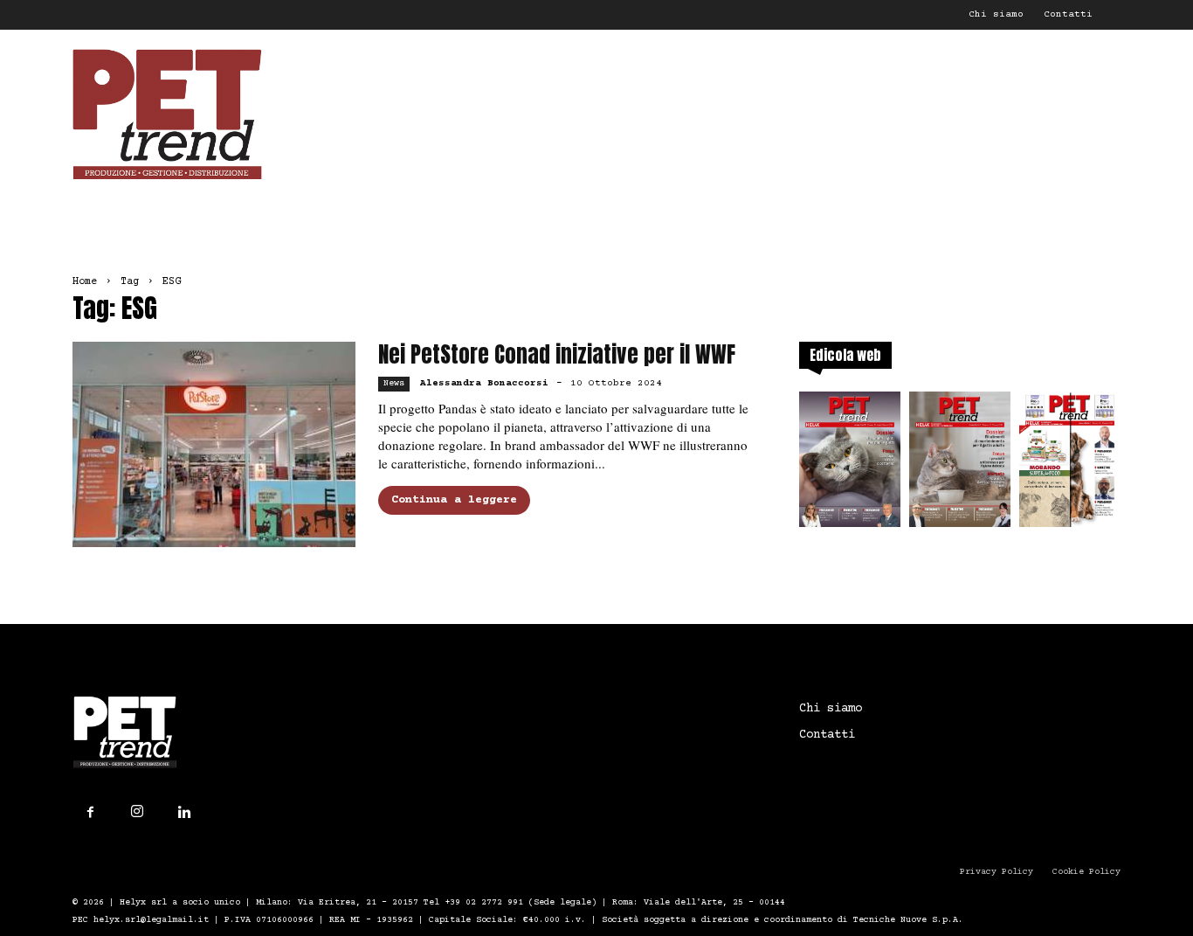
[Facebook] (89, 812)
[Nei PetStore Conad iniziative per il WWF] (213, 444)
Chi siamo (996, 14)
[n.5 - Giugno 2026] (959, 464)
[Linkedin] (184, 812)
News (393, 383)
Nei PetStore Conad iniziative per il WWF (556, 354)
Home (84, 282)
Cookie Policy (1086, 872)
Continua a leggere (454, 500)
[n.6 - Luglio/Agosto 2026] (849, 464)
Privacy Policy (996, 872)
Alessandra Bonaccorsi (484, 383)
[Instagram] (137, 811)
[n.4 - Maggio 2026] (1070, 464)
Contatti (1068, 14)
